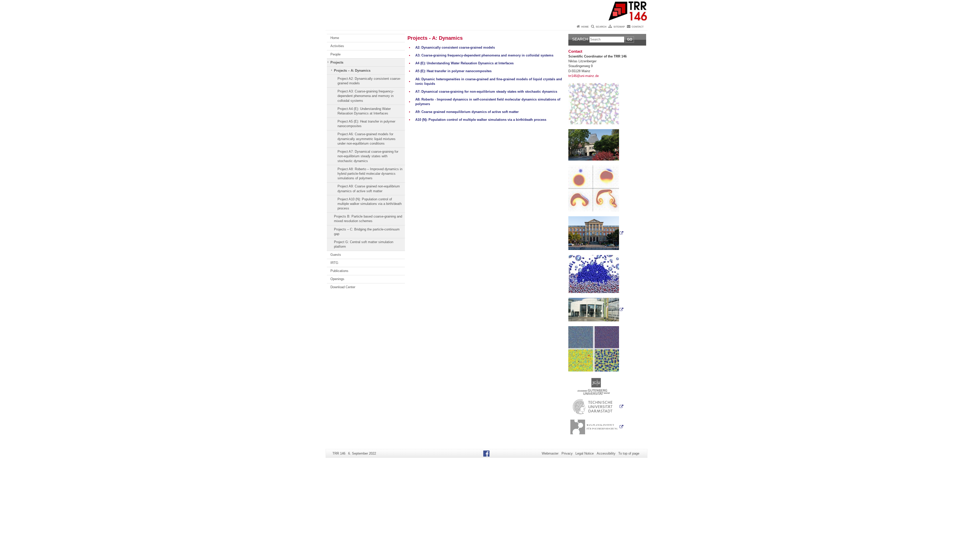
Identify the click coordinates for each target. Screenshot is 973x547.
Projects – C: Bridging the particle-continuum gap (367, 231)
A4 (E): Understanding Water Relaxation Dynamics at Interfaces (464, 63)
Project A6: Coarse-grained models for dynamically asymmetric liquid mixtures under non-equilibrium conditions (367, 138)
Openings (337, 279)
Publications (339, 271)
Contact (638, 26)
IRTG (334, 263)
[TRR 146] (486, 11)
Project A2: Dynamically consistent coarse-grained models (369, 81)
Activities (337, 46)
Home (585, 26)
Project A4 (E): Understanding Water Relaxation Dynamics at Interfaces (364, 111)
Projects (336, 62)
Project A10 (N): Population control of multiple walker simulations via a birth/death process (370, 203)
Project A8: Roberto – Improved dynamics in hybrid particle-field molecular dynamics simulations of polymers (370, 173)
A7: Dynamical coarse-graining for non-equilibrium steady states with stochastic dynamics (486, 91)
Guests (335, 255)
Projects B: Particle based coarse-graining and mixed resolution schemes (368, 218)
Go (629, 39)
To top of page (628, 453)
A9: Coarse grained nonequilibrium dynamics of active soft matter (467, 112)
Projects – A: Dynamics (352, 70)
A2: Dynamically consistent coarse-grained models (455, 47)
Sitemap (619, 26)
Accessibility (606, 453)
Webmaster (550, 453)
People (335, 54)
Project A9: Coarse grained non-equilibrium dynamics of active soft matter (369, 188)
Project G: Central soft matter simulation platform (363, 244)
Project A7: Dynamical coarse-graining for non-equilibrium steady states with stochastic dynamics (368, 156)
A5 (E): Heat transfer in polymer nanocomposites (453, 71)
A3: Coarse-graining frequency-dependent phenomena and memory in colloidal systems (484, 55)
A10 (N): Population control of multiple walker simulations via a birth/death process (480, 120)
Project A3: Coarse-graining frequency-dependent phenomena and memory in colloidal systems (366, 96)
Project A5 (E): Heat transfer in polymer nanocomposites (366, 124)
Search (601, 26)
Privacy (567, 453)
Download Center (342, 287)
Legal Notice (584, 453)
